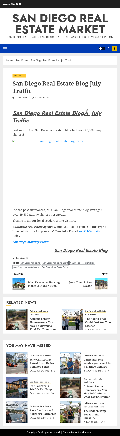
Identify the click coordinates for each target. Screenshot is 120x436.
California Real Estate (95, 311)
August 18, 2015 (42, 98)
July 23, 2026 (94, 330)
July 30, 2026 (92, 422)
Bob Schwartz (22, 98)
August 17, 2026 (40, 393)
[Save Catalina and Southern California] (17, 412)
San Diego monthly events (30, 242)
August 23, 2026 (94, 371)
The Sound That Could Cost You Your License (98, 322)
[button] (5, 48)
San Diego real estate (30, 262)
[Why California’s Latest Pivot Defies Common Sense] (17, 363)
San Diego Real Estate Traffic (55, 267)
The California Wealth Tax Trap (41, 387)
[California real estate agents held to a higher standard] (70, 363)
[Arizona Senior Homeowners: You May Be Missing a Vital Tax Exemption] (17, 319)
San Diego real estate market (60, 24)
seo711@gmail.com (92, 231)
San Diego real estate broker (26, 267)
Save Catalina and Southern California (43, 412)
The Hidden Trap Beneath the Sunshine (95, 414)
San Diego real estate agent (55, 262)
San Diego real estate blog (82, 262)
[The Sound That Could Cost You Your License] (72, 319)
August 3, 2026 (40, 418)
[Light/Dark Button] (102, 48)
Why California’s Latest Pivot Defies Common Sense (42, 363)
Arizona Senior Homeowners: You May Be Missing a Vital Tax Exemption (43, 324)
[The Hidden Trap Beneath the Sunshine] (70, 412)
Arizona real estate (39, 311)
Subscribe (114, 48)
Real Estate (19, 75)
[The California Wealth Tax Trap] (17, 387)
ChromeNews (70, 432)
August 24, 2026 (40, 371)
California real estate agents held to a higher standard (97, 363)
